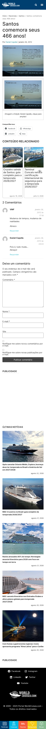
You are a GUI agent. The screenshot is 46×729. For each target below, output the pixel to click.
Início (4, 16)
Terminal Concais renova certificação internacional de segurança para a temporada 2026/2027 (34, 178)
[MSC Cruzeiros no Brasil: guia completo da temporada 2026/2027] (23, 494)
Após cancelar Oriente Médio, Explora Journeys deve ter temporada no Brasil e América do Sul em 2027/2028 (22, 467)
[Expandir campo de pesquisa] (35, 4)
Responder (14, 231)
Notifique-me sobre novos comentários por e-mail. (22, 345)
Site (4, 331)
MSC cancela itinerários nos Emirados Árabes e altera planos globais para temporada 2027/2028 (22, 599)
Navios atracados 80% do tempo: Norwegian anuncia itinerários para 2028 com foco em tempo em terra (21, 559)
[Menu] (42, 5)
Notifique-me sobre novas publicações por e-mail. (22, 353)
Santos (22, 16)
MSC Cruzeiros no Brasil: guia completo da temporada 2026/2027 (20, 513)
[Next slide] (40, 172)
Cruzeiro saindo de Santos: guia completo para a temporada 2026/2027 (12, 175)
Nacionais (13, 16)
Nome (6, 311)
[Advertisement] (23, 398)
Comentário (8, 280)
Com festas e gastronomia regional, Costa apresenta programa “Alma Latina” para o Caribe (23, 645)
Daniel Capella (12, 42)
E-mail (6, 321)
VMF (12, 209)
